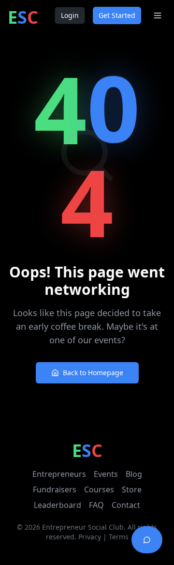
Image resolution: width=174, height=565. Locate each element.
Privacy (89, 536)
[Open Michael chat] (146, 539)
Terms (119, 536)
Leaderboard (57, 505)
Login (70, 15)
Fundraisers (54, 489)
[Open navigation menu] (157, 15)
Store (132, 489)
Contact (126, 505)
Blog (134, 474)
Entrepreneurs (59, 474)
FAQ (96, 505)
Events (106, 474)
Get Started (117, 15)
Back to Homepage (93, 372)
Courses (99, 489)
